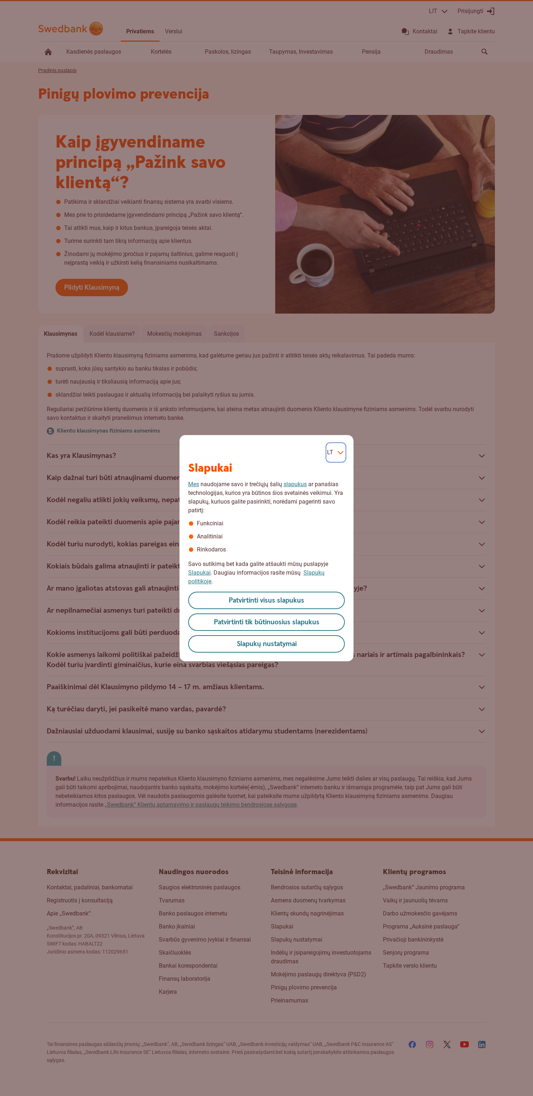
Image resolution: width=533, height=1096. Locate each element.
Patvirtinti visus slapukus (266, 600)
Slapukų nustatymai (267, 644)
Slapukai (199, 572)
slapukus (295, 484)
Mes (193, 484)
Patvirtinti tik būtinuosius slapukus (266, 622)
